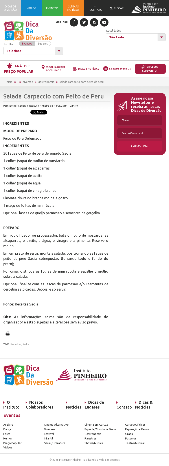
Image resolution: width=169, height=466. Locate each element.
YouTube (104, 22)
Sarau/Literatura (54, 443)
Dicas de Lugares (94, 404)
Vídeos (7, 447)
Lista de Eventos (120, 69)
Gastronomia (46, 81)
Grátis (129, 433)
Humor (7, 438)
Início (9, 81)
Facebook (74, 22)
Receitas (16, 344)
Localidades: (113, 30)
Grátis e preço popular (18, 68)
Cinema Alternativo (56, 424)
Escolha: (26, 44)
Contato (124, 407)
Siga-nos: (61, 21)
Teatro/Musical (135, 443)
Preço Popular (12, 443)
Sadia (25, 344)
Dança (7, 429)
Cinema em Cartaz (96, 424)
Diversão (28, 81)
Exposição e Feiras (137, 429)
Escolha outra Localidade (55, 69)
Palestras (90, 438)
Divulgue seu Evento (150, 69)
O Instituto (11, 404)
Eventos (27, 43)
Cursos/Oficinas (135, 424)
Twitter (84, 22)
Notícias (73, 407)
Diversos (49, 429)
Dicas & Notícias (88, 69)
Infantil (48, 438)
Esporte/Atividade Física (100, 429)
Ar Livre (8, 424)
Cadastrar (140, 146)
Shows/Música (93, 443)
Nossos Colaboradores (39, 404)
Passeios (130, 438)
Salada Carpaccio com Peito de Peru (81, 81)
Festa (6, 433)
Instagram (94, 22)
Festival (49, 433)
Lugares (43, 43)
